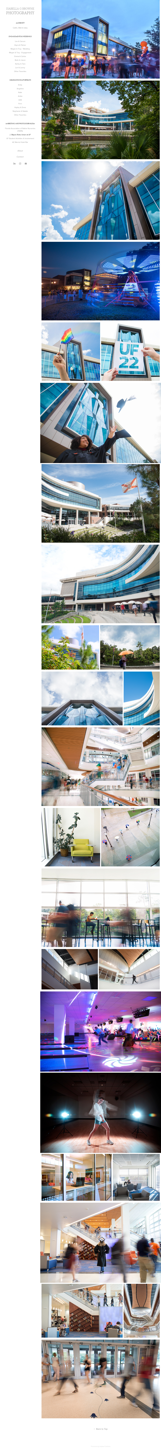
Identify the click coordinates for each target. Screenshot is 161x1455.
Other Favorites (20, 71)
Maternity (20, 23)
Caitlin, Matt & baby (20, 28)
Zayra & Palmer (20, 45)
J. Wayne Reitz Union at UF (20, 134)
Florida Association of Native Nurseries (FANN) (20, 129)
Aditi (20, 100)
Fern (20, 103)
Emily (20, 85)
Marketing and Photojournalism (20, 124)
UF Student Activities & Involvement (20, 138)
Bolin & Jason (20, 60)
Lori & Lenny (20, 67)
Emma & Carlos (20, 56)
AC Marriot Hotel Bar (20, 142)
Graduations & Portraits (20, 80)
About (20, 151)
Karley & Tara (20, 64)
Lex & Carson (20, 41)
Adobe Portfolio (104, 1446)
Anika (20, 96)
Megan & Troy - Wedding (20, 49)
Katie (20, 92)
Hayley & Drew (20, 107)
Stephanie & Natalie (20, 111)
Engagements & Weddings (20, 36)
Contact (20, 157)
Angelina (20, 88)
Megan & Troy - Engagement (20, 52)
